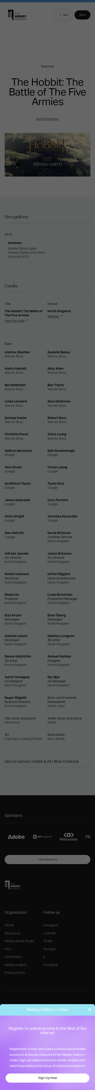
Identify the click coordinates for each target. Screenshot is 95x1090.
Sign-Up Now (47, 1078)
